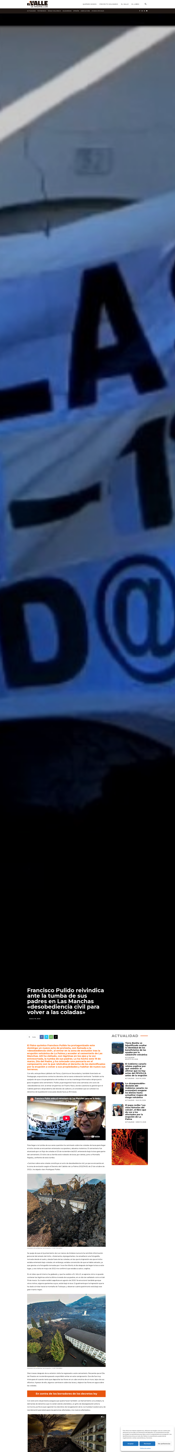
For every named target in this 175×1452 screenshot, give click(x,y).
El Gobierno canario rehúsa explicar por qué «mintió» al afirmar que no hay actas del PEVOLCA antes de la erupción (136, 1070)
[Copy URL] (56, 1037)
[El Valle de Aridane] (39, 4)
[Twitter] (144, 11)
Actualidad (129, 1057)
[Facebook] (140, 11)
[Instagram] (142, 11)
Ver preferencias (164, 1444)
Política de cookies (145, 1448)
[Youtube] (147, 11)
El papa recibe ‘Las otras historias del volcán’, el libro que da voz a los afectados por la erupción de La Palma (135, 1112)
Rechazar (147, 1444)
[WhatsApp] (51, 1037)
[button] (145, 4)
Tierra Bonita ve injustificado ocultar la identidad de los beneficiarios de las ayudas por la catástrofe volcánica (136, 1049)
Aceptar (131, 1444)
